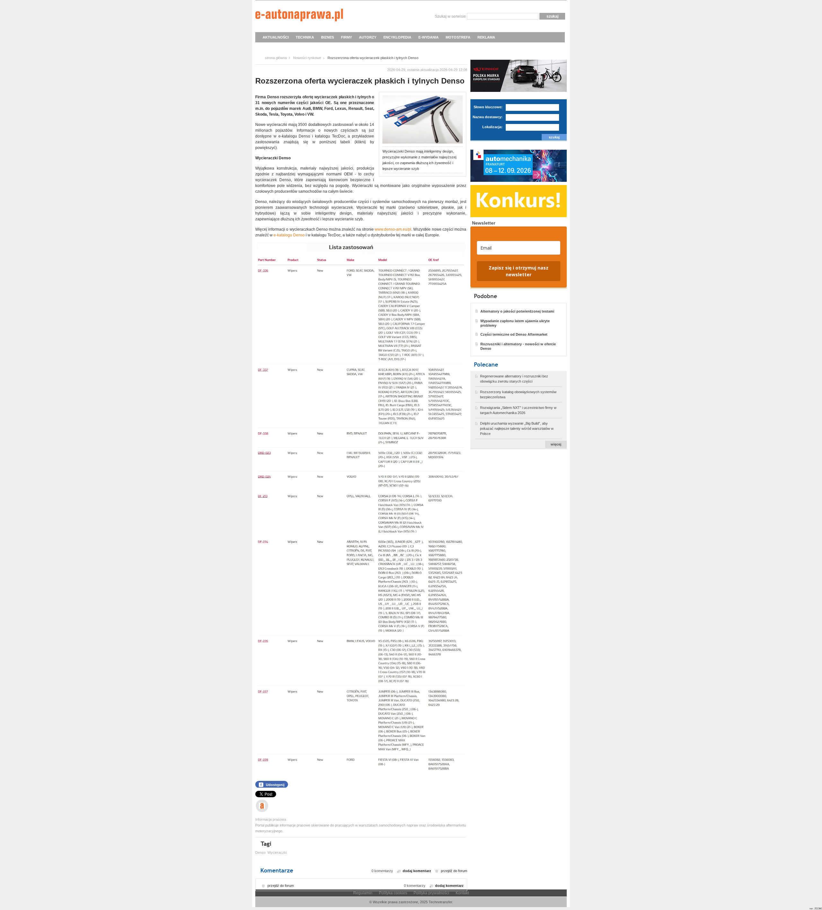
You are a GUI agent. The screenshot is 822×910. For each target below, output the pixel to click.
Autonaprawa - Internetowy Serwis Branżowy (299, 16)
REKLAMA (486, 37)
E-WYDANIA (428, 37)
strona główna (276, 58)
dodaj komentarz (417, 871)
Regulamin (362, 893)
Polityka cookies (393, 893)
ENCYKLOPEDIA (397, 37)
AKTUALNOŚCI (276, 37)
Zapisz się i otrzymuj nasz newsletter (518, 271)
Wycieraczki (277, 852)
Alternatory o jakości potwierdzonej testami (517, 311)
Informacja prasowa (270, 819)
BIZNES (327, 37)
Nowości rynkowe (307, 58)
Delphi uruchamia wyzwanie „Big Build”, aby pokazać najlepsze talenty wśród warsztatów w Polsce (517, 428)
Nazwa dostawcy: (488, 117)
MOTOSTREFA (458, 37)
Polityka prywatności (431, 893)
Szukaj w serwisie (450, 16)
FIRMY (346, 37)
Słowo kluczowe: (488, 107)
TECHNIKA (305, 37)
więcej (556, 444)
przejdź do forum (454, 871)
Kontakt (462, 893)
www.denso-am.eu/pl (393, 229)
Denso (260, 852)
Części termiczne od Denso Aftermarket (513, 334)
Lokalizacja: (492, 127)
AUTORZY (367, 37)
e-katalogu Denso (289, 235)
